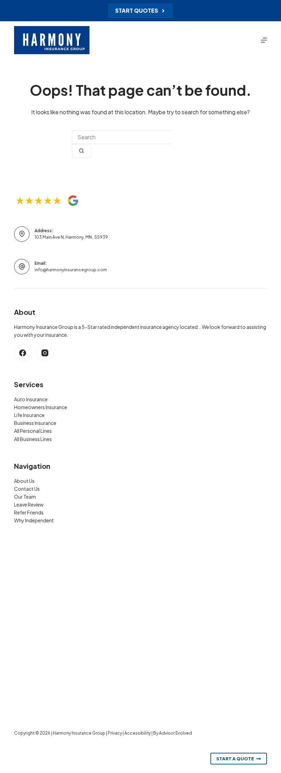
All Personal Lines (33, 431)
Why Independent (34, 520)
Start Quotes (136, 10)
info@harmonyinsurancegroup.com (71, 269)
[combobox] (122, 137)
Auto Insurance (31, 399)
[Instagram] (44, 352)
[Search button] (81, 151)
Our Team (25, 496)
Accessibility (137, 733)
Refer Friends (29, 512)
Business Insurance (35, 423)
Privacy (115, 733)
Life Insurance (29, 415)
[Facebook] (22, 352)
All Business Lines (33, 439)
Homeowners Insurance (40, 407)
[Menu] (264, 40)
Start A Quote (235, 758)
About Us (24, 481)
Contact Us (27, 489)
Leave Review (29, 504)
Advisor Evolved (175, 733)
